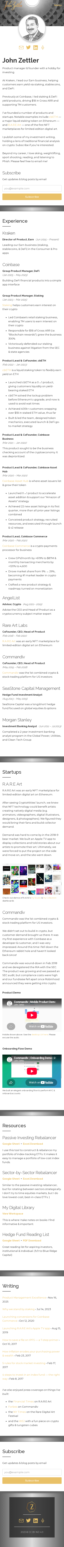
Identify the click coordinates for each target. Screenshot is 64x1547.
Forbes (12, 1406)
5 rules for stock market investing (23, 1363)
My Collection (49, 898)
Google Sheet (11, 1143)
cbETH (53, 116)
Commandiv (10, 672)
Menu (58, 5)
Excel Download (33, 1143)
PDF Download (32, 1240)
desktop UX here (40, 1034)
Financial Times (23, 1401)
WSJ (22, 1421)
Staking (7, 305)
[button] (58, 5)
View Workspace (12, 1213)
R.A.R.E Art (14, 124)
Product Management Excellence (24, 1297)
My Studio (36, 898)
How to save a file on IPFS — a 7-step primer (30, 1339)
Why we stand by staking (18, 1309)
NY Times (19, 1411)
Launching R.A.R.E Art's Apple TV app (26, 1328)
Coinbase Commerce (16, 545)
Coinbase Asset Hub (15, 480)
